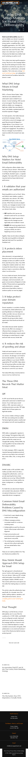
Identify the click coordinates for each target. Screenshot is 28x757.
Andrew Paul (6, 665)
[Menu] (20, 3)
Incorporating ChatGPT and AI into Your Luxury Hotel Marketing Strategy (13, 669)
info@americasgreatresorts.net (14, 746)
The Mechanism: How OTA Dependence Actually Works (11, 697)
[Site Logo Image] (10, 3)
